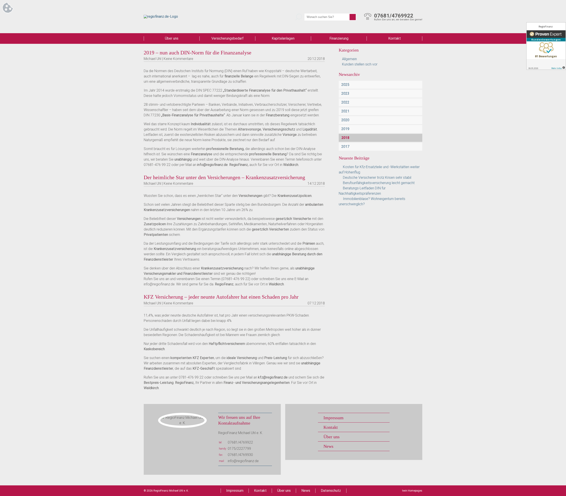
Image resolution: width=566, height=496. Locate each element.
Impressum (333, 417)
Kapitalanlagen (283, 38)
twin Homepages (412, 490)
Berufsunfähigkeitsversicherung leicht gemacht (379, 183)
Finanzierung (338, 38)
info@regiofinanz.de (243, 461)
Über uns (171, 38)
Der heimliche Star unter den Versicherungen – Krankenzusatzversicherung (224, 177)
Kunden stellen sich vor (359, 64)
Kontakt (394, 38)
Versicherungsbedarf (227, 38)
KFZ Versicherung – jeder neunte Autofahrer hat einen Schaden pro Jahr (221, 297)
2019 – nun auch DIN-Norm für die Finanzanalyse (197, 53)
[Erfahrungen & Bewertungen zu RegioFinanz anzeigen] (546, 46)
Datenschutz (331, 490)
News (328, 446)
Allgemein (349, 59)
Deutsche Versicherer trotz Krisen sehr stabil (377, 177)
